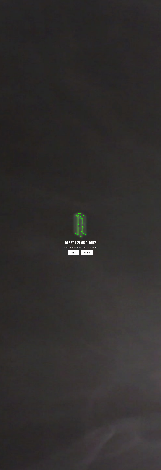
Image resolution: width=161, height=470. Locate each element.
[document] (80, 235)
